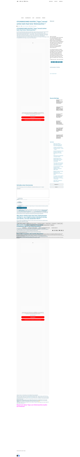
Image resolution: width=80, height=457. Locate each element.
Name (18, 199)
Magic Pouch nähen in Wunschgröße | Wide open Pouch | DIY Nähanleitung (58, 144)
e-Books (27, 225)
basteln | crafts (60, 223)
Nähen (22, 17)
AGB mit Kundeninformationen (44, 227)
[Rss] (27, 1)
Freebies (43, 17)
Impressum (24, 227)
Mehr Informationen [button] (33, 115)
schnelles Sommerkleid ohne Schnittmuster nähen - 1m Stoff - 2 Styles (58, 148)
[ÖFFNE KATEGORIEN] (58, 184)
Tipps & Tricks (48, 223)
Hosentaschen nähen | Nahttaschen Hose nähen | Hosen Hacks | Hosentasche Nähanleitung (59, 137)
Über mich (51, 1)
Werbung (60, 1)
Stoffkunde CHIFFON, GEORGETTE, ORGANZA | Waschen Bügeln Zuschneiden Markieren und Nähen (59, 109)
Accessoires (54, 223)
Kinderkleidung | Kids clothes (31, 223)
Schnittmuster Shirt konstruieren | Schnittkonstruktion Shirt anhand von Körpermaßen (59, 116)
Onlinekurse (38, 17)
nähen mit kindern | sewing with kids (43, 225)
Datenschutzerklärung (32, 227)
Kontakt (55, 1)
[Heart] (24, 1)
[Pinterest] (26, 1)
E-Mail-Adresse (19, 202)
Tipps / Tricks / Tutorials (21, 223)
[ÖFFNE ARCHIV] (57, 187)
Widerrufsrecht (55, 227)
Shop (33, 17)
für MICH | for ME (33, 225)
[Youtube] (17, 1)
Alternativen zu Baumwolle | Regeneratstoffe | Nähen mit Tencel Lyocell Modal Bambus (59, 123)
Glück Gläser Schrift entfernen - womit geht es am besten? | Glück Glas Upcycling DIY (58, 164)
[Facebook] (21, 1)
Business (52, 225)
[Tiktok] (22, 1)
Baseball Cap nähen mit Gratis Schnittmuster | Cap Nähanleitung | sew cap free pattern (59, 102)
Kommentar (19, 188)
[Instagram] (19, 1)
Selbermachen (28, 17)
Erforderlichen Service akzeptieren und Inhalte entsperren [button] (33, 319)
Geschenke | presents (41, 223)
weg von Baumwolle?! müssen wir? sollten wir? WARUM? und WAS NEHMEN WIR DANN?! (59, 130)
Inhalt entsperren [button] (32, 117)
